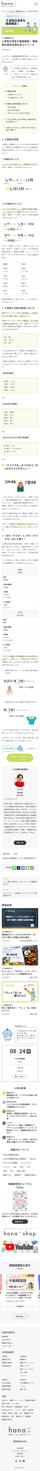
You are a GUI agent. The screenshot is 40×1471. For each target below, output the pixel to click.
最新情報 (5, 1336)
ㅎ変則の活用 (11, 91)
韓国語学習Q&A (7, 1343)
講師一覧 (23, 1389)
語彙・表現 (21, 1171)
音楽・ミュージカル (26, 1369)
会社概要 (20, 1448)
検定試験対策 (6, 1366)
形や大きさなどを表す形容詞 (18, 113)
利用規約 (20, 1453)
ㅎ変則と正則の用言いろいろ (17, 104)
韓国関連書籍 (6, 1386)
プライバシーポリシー (20, 1451)
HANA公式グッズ (7, 1410)
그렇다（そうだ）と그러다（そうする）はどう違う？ (21, 128)
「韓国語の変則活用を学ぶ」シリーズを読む (20, 757)
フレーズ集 (15, 1403)
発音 (12, 1416)
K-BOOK (33, 1159)
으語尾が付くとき (14, 94)
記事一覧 (20, 842)
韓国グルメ (7, 1175)
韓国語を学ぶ (20, 11)
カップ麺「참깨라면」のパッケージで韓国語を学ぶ (20, 881)
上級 (14, 1167)
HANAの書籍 (6, 1383)
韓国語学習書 (6, 1389)
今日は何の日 (6, 1340)
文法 (11, 1171)
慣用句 (10, 1413)
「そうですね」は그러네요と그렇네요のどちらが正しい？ (21, 120)
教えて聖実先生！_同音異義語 (12, 1407)
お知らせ (5, 1400)
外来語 (4, 1413)
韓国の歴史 (5, 1416)
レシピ (21, 1400)
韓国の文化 (19, 1416)
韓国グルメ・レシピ (26, 1362)
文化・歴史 (23, 1372)
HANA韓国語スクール (27, 1383)
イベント (23, 1386)
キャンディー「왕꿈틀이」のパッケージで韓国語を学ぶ (20, 893)
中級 (21, 1167)
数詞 (16, 1413)
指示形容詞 (12, 107)
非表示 (24, 86)
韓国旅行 (18, 1175)
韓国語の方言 (28, 1413)
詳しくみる (19, 1076)
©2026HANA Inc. (20, 1468)
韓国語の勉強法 (30, 1175)
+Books (4, 1379)
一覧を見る (19, 1316)
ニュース (6, 1167)
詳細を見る (19, 1221)
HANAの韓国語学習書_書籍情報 (14, 1159)
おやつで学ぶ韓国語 (10, 1163)
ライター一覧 (6, 1346)
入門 (28, 1167)
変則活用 (31, 1410)
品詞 (24, 1410)
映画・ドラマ (24, 1366)
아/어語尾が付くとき (15, 97)
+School (23, 1379)
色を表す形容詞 (13, 110)
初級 (4, 1171)
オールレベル (26, 1163)
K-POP (26, 1407)
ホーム (4, 11)
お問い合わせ (20, 1456)
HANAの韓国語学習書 (11, 1155)
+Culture (23, 1356)
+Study (11, 11)
